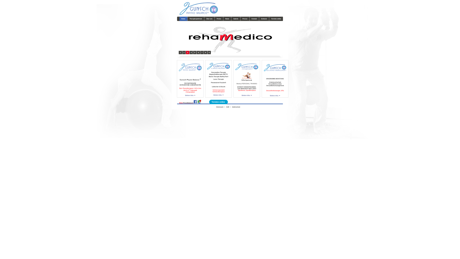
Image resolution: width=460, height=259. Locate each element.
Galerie (235, 19)
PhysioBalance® (188, 102)
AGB (227, 107)
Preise (219, 19)
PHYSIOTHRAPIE (190, 83)
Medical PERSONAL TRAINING (246, 84)
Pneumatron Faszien (218, 82)
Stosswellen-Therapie (218, 72)
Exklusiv (264, 19)
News (227, 19)
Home (183, 19)
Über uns (209, 19)
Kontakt (254, 19)
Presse (244, 19)
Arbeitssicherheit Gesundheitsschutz (275, 83)
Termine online (276, 19)
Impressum (219, 107)
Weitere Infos (189, 95)
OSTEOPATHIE (185, 85)
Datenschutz (236, 107)
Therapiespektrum (196, 19)
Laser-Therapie (218, 79)
